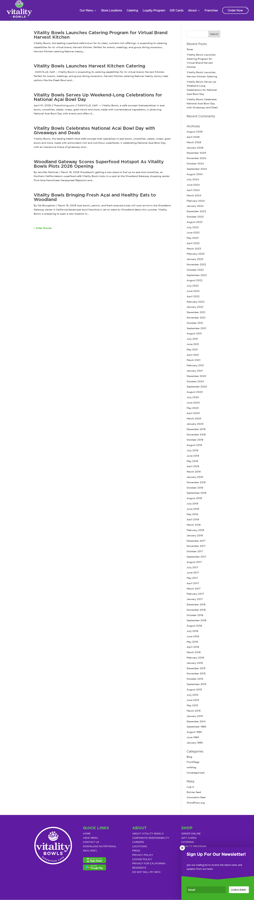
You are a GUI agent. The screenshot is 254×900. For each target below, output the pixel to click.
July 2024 (193, 179)
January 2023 (195, 259)
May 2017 (192, 578)
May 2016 (192, 641)
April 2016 (193, 647)
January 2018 (195, 535)
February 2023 (196, 253)
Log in (190, 786)
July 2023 (193, 227)
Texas (190, 49)
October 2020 (195, 381)
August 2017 (194, 562)
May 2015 (192, 705)
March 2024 (194, 195)
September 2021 (196, 328)
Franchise (211, 10)
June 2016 (193, 636)
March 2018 (194, 524)
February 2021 (195, 365)
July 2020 (193, 397)
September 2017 (196, 556)
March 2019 (194, 471)
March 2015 (194, 710)
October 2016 (195, 615)
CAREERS (138, 842)
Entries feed (194, 792)
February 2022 (196, 301)
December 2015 (196, 668)
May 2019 (192, 461)
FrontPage (193, 762)
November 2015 (196, 673)
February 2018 (195, 530)
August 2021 (194, 333)
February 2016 (195, 657)
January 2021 (195, 370)
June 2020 (193, 402)
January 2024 (195, 206)
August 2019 (194, 445)
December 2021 (196, 312)
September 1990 (196, 726)
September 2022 (197, 275)
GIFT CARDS (188, 838)
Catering (132, 10)
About (192, 10)
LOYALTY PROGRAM (193, 846)
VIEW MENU (90, 838)
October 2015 (195, 678)
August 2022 (195, 280)
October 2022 (195, 269)
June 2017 (193, 572)
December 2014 (196, 721)
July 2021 (192, 338)
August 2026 (195, 131)
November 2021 (196, 317)
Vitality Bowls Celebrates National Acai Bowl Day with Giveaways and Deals (202, 103)
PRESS (136, 851)
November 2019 (196, 434)
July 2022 (193, 285)
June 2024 (193, 184)
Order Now (235, 10)
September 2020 (197, 386)
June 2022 (193, 291)
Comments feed (196, 797)
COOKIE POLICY (142, 859)
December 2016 (196, 604)
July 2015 (192, 695)
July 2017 (192, 567)
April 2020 (193, 413)
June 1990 (193, 737)
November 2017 (196, 546)
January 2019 (195, 477)
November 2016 (196, 609)
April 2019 (193, 466)
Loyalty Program (154, 10)
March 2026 (194, 142)
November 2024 (196, 158)
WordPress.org (196, 802)
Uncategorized (195, 772)
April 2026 (193, 137)
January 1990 (195, 742)
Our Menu (86, 10)
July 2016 (192, 631)
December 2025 (196, 152)
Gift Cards (177, 10)
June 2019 (193, 455)
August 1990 (194, 732)
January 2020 (195, 423)
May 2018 (192, 514)
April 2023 (193, 243)
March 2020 (194, 418)
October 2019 (195, 439)
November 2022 (196, 264)
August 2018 (194, 498)
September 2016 (196, 620)
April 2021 (193, 354)
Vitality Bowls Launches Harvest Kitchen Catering (89, 66)
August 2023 (195, 222)
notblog (191, 767)
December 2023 (196, 211)
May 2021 (192, 349)
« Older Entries (43, 228)
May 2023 (193, 238)
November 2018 (196, 482)
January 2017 (195, 599)
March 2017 (194, 588)
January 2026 (195, 147)
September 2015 (196, 684)
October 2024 (195, 163)
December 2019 (196, 429)
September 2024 (197, 169)
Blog (189, 756)
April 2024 (193, 190)
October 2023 (195, 216)
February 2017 (195, 593)
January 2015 (195, 716)
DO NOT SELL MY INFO (146, 872)
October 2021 (195, 323)
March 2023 (194, 248)
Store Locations (111, 10)
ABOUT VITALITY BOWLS (148, 834)
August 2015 (194, 689)
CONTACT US (91, 842)
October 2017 (195, 551)
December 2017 (196, 540)
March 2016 (194, 652)
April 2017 (193, 583)
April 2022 (193, 296)
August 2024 (195, 174)
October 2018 (195, 487)
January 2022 (195, 307)
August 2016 (194, 625)
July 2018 (192, 503)
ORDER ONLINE (191, 834)
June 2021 (193, 344)
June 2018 (193, 509)
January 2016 (195, 663)
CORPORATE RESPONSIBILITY (150, 838)
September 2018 (196, 492)
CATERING (187, 842)
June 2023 (193, 232)
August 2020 (195, 392)
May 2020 (193, 408)
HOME (87, 834)
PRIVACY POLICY (142, 855)
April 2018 (193, 519)
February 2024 (196, 200)
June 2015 (193, 700)
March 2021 (194, 360)
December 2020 (196, 376)
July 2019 (192, 450)
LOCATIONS (139, 846)
